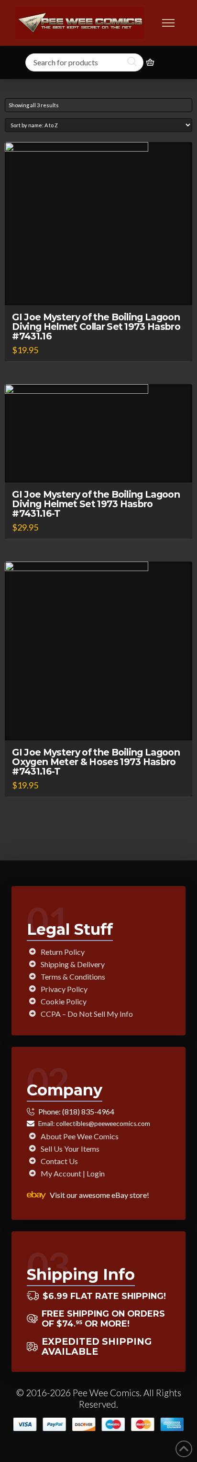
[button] (168, 23)
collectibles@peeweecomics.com (103, 1123)
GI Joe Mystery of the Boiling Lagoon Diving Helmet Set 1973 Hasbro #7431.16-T (96, 504)
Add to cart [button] (102, 289)
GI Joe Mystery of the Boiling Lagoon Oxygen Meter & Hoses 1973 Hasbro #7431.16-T (96, 761)
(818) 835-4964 (88, 1111)
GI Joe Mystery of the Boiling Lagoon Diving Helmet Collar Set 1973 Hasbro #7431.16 (96, 326)
